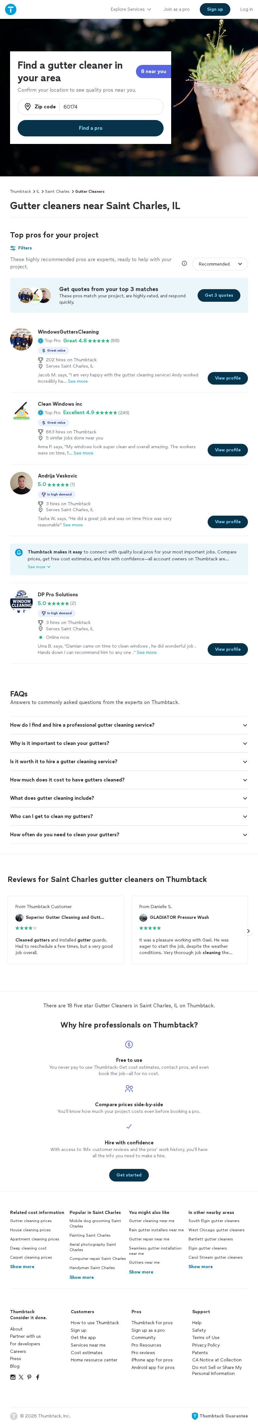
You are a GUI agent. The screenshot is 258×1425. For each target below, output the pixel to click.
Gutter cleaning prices (31, 1221)
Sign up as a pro (148, 1330)
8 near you (153, 71)
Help (197, 1322)
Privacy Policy (206, 1345)
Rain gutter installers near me (156, 1230)
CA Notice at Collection (217, 1360)
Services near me (88, 1345)
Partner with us (25, 1336)
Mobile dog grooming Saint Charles (95, 1223)
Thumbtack (20, 191)
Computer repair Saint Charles (98, 1258)
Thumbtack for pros (152, 1322)
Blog (15, 1366)
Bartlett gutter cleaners (210, 1239)
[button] (49, 340)
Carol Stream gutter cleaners (215, 1257)
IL (37, 191)
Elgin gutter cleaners (207, 1248)
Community (143, 1337)
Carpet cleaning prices (31, 1257)
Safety (199, 1330)
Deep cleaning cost (28, 1248)
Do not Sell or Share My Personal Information (217, 1370)
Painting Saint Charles (90, 1235)
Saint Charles (57, 191)
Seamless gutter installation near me (155, 1251)
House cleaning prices (30, 1230)
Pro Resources (146, 1345)
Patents (200, 1352)
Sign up (79, 1330)
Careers (18, 1351)
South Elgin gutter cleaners (213, 1221)
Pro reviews (143, 1352)
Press (15, 1358)
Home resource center (94, 1360)
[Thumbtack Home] (10, 9)
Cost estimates (87, 1352)
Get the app (83, 1337)
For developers (25, 1344)
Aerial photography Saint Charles (93, 1247)
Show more (22, 1266)
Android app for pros (153, 1367)
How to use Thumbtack (95, 1322)
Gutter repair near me (149, 1239)
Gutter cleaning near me (151, 1221)
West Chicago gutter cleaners (216, 1230)
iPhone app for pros (152, 1360)
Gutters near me (144, 1262)
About (16, 1329)
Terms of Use (206, 1337)
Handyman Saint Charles (92, 1268)
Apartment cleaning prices (34, 1239)
